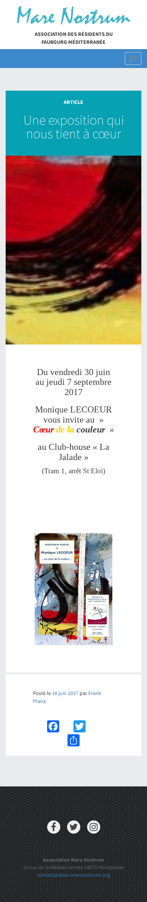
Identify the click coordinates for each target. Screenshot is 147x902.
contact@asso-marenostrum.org (73, 874)
